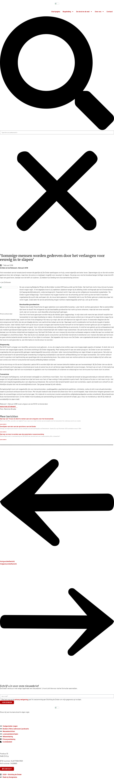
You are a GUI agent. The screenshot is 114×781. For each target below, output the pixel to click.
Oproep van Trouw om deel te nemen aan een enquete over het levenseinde (27, 419)
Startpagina (55, 11)
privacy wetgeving (21, 699)
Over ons (98, 11)
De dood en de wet (83, 11)
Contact (110, 11)
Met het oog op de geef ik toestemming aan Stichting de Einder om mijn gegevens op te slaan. (42, 699)
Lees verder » (3, 424)
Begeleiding (67, 11)
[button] (57, 73)
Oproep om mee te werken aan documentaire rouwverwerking (22, 434)
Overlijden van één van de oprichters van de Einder (18, 426)
